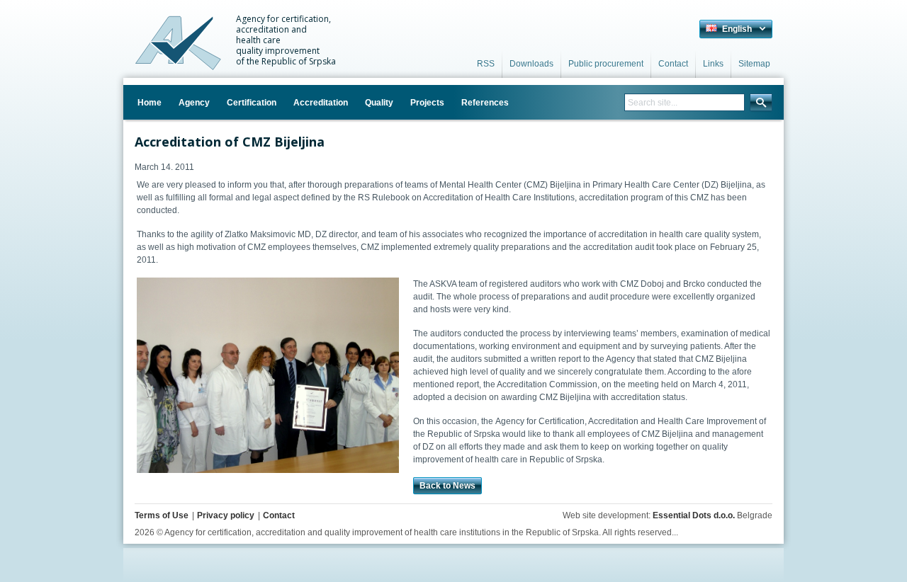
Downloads (531, 64)
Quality (379, 103)
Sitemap (754, 64)
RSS (486, 64)
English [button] (736, 29)
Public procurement (605, 64)
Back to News (447, 486)
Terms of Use (161, 515)
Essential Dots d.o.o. (694, 515)
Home (149, 103)
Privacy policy (225, 515)
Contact (673, 64)
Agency (194, 103)
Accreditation (320, 103)
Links (713, 64)
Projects (427, 103)
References (485, 103)
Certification (251, 103)
